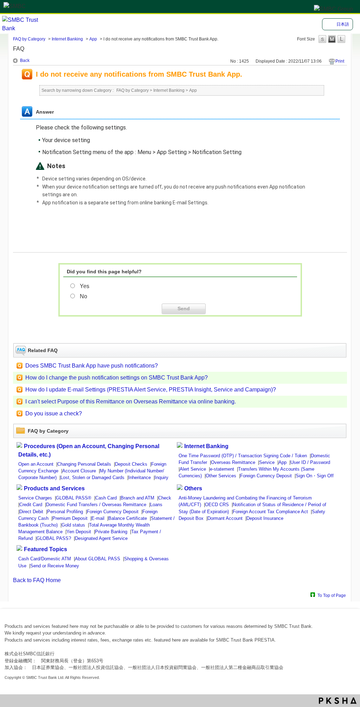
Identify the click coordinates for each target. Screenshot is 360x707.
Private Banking (111, 531)
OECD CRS (217, 504)
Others (193, 488)
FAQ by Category (29, 39)
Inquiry (161, 477)
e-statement (222, 469)
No (83, 296)
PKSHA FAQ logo (337, 700)
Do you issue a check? (53, 413)
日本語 (342, 24)
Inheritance (139, 477)
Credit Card (30, 504)
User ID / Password (310, 462)
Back (25, 60)
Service (267, 462)
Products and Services (54, 488)
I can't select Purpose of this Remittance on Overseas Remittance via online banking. (130, 402)
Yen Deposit (78, 531)
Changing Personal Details (84, 464)
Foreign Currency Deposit (266, 475)
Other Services (221, 475)
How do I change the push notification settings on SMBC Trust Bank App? (116, 378)
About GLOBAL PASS (97, 558)
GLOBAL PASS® (73, 498)
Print (339, 61)
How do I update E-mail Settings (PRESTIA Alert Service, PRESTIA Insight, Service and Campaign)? (150, 390)
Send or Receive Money (54, 565)
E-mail (97, 518)
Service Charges (35, 498)
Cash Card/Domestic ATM (44, 558)
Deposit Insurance (264, 518)
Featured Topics (45, 549)
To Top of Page (331, 595)
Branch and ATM (137, 498)
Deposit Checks (131, 464)
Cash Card (106, 498)
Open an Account (35, 464)
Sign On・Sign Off (315, 475)
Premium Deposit (70, 518)
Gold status (73, 525)
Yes (84, 286)
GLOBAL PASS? (54, 538)
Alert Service (193, 469)
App (93, 39)
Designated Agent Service (101, 538)
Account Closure (79, 470)
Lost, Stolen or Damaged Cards (92, 477)
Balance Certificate (127, 518)
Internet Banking (67, 39)
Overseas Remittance (233, 462)
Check (164, 498)
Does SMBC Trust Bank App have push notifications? (91, 366)
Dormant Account (225, 518)
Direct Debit (31, 511)
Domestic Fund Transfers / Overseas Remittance (96, 504)
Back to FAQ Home (37, 580)
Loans (156, 504)
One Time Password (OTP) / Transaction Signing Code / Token (243, 455)
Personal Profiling (65, 511)
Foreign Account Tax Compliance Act (270, 511)
